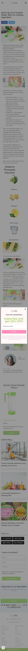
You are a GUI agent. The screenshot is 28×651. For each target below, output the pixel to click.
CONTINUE (14, 331)
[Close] (25, 309)
